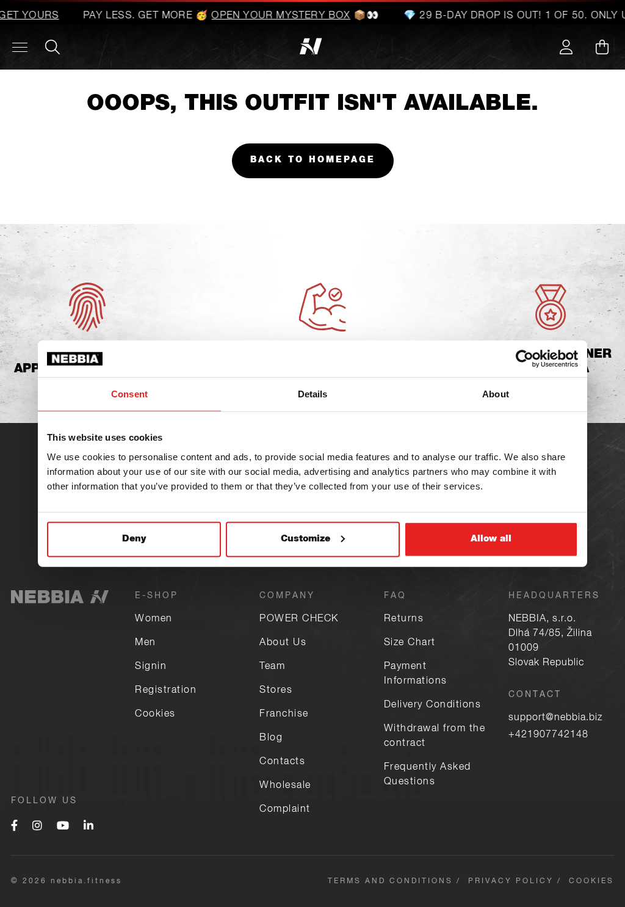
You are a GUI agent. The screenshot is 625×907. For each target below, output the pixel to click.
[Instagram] (37, 827)
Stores (275, 691)
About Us (282, 643)
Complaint (285, 810)
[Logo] (84, 47)
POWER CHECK (299, 619)
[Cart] (601, 47)
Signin (151, 667)
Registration (166, 691)
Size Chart (410, 643)
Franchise (284, 715)
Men (145, 643)
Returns (404, 619)
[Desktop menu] (20, 47)
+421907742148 (548, 735)
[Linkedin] (88, 827)
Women (154, 619)
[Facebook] (14, 827)
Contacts (282, 762)
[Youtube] (63, 827)
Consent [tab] (129, 394)
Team (272, 667)
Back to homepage (312, 160)
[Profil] (565, 47)
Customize (305, 538)
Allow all (491, 538)
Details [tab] (313, 394)
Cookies (155, 715)
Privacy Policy (511, 881)
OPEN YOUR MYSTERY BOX (274, 16)
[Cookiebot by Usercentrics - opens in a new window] (524, 359)
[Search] (52, 47)
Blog (271, 738)
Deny (134, 538)
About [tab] (495, 394)
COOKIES (591, 881)
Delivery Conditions (433, 705)
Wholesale (285, 786)
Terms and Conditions (390, 881)
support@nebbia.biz (555, 718)
